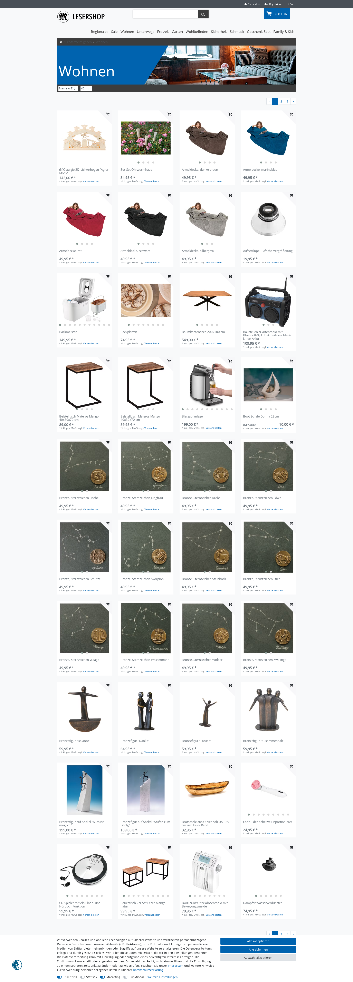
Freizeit (163, 31)
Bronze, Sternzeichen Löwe (262, 498)
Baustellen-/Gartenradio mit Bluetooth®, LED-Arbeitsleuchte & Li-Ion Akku (267, 335)
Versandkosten (91, 181)
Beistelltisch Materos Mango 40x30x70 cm (79, 418)
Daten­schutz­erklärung (148, 970)
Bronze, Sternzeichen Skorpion (142, 579)
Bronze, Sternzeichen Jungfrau (142, 498)
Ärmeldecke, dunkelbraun (200, 169)
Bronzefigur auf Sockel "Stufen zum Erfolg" (145, 823)
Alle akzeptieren (258, 941)
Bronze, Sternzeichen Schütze (80, 579)
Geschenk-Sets (258, 31)
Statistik (91, 977)
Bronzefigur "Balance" (74, 741)
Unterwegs (145, 31)
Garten (177, 31)
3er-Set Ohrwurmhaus (136, 169)
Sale (114, 31)
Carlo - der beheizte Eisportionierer (267, 822)
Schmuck (237, 31)
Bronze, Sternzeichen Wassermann (145, 660)
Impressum (175, 966)
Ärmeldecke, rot (70, 251)
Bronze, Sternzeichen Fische (78, 498)
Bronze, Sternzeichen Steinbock (204, 579)
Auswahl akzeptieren (258, 958)
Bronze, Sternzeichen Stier (261, 579)
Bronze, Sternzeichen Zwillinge (264, 660)
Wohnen (127, 31)
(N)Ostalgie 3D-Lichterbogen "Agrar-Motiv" (84, 171)
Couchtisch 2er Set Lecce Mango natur (143, 904)
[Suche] (203, 14)
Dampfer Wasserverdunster (262, 903)
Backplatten (129, 332)
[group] (145, 138)
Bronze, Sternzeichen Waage (79, 660)
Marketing (113, 977)
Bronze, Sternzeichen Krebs (201, 498)
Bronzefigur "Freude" (196, 741)
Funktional (137, 977)
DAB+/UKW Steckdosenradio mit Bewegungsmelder (205, 904)
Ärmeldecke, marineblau (260, 169)
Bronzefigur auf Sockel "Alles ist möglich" (81, 823)
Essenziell (70, 977)
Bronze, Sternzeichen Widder (202, 660)
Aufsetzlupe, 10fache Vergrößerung (268, 251)
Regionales (99, 31)
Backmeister (68, 332)
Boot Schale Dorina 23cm (261, 416)
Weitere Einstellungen (162, 977)
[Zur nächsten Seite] (293, 101)
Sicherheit (219, 31)
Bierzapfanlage (192, 416)
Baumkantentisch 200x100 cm (203, 332)
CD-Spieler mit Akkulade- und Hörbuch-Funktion (80, 904)
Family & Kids (283, 31)
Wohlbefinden (197, 31)
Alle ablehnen (258, 949)
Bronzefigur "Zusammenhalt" (263, 741)
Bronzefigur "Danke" (135, 741)
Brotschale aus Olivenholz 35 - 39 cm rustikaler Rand (205, 823)
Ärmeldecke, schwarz (135, 251)
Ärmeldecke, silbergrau (198, 251)
